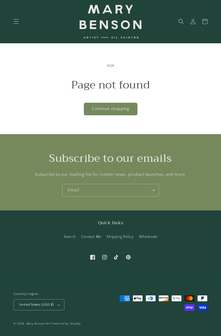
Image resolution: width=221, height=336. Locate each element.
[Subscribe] (153, 190)
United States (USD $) (36, 304)
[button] (16, 21)
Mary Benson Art (38, 323)
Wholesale (148, 237)
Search (70, 237)
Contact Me (91, 237)
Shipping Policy (119, 237)
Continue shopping (110, 108)
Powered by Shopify (66, 323)
